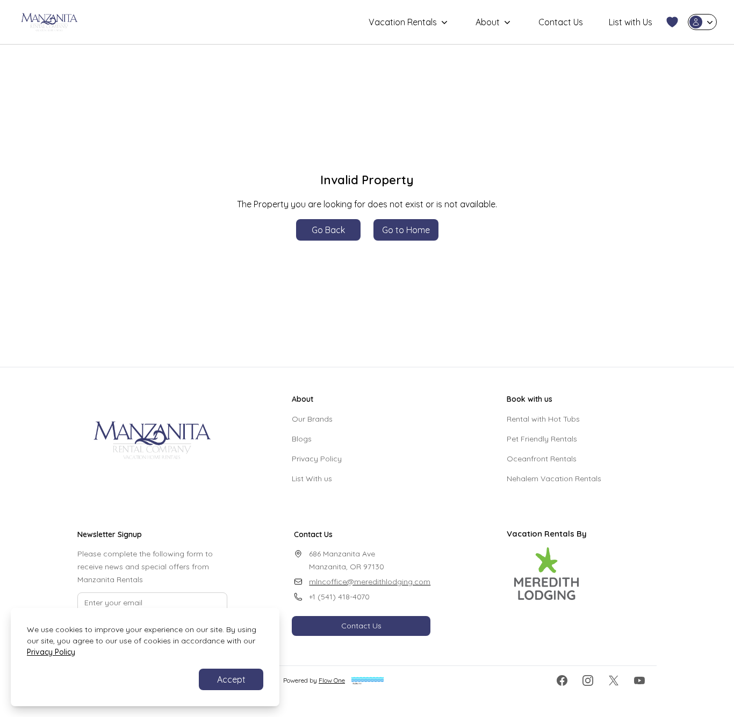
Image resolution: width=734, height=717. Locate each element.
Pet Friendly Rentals (542, 439)
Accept (231, 679)
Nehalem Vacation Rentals (554, 478)
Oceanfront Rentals (542, 458)
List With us (312, 478)
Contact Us (560, 22)
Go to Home (406, 229)
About (488, 22)
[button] (672, 22)
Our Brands (312, 419)
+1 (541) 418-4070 (339, 597)
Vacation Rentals (403, 22)
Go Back (328, 229)
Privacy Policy (317, 458)
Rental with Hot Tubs (543, 419)
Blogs (302, 439)
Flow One (332, 680)
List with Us (630, 22)
